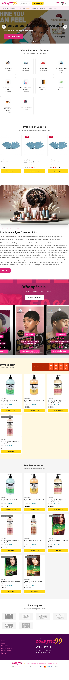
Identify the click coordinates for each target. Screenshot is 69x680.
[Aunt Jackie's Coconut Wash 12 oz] (34, 525)
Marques (50, 8)
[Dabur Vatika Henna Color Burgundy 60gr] (58, 525)
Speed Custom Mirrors (7, 161)
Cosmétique (42, 8)
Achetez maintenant (34, 297)
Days (51, 368)
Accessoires (35, 8)
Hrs (56, 368)
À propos (3, 653)
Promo (55, 8)
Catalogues (3, 159)
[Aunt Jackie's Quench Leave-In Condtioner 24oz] (11, 385)
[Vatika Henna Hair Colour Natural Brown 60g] (34, 565)
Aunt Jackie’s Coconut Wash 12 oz (33, 540)
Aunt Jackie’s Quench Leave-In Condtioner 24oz (9, 401)
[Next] (64, 330)
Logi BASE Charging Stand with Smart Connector (33, 161)
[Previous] (4, 330)
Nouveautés (13, 8)
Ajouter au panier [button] (11, 171)
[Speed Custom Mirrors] (11, 145)
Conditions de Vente (6, 648)
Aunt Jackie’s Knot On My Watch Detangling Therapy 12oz (10, 441)
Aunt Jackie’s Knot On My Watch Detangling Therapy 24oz (57, 401)
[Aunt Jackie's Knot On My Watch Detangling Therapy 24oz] (58, 385)
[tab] (28, 352)
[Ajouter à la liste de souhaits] (19, 140)
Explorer (14, 36)
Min (61, 368)
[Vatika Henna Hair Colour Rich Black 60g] (11, 565)
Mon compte (4, 645)
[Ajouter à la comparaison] (19, 144)
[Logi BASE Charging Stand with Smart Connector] (34, 145)
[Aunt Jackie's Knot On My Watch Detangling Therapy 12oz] (11, 426)
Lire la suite (11, 451)
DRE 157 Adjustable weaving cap (12, 342)
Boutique (5, 270)
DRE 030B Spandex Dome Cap (43, 342)
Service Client (21, 8)
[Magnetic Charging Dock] (58, 145)
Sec (65, 368)
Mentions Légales (6, 650)
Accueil (28, 8)
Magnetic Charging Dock (55, 161)
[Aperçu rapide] (19, 137)
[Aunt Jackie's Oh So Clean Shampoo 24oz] (34, 385)
